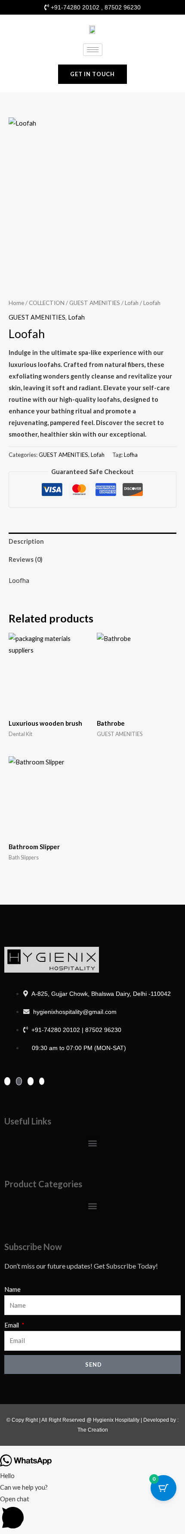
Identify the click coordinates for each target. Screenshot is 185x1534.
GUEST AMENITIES (94, 302)
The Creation (92, 1430)
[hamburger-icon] (92, 49)
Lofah (132, 302)
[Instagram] (19, 1081)
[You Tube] (41, 1081)
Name (12, 1289)
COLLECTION (47, 302)
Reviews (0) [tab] (26, 559)
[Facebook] (7, 1081)
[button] (93, 1143)
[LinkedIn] (31, 1081)
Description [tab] (26, 541)
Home (16, 302)
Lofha (131, 454)
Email (12, 1325)
